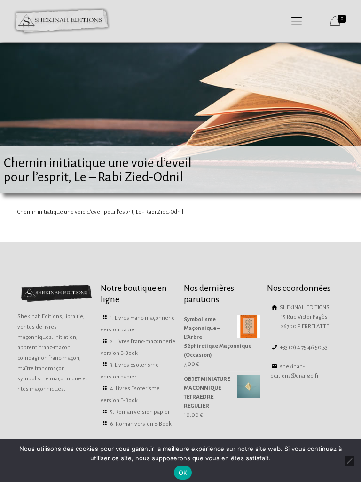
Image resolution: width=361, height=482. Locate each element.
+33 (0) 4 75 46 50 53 (303, 348)
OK (183, 472)
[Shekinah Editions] (61, 21)
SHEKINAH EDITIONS (304, 317)
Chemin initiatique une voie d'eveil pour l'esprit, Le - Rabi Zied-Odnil (100, 212)
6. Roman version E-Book (141, 424)
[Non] (349, 461)
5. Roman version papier (140, 412)
